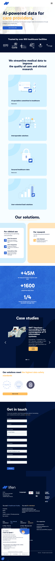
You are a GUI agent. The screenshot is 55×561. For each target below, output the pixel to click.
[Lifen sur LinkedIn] (39, 496)
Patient (23, 512)
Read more (15, 393)
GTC (46, 501)
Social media (38, 492)
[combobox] (31, 492)
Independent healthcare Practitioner (31, 511)
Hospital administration (27, 508)
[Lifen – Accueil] (7, 3)
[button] (51, 3)
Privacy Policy (47, 497)
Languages (22, 492)
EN (31, 492)
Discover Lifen (13, 27)
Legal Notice (47, 492)
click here (27, 415)
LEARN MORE (33, 349)
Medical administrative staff (29, 509)
